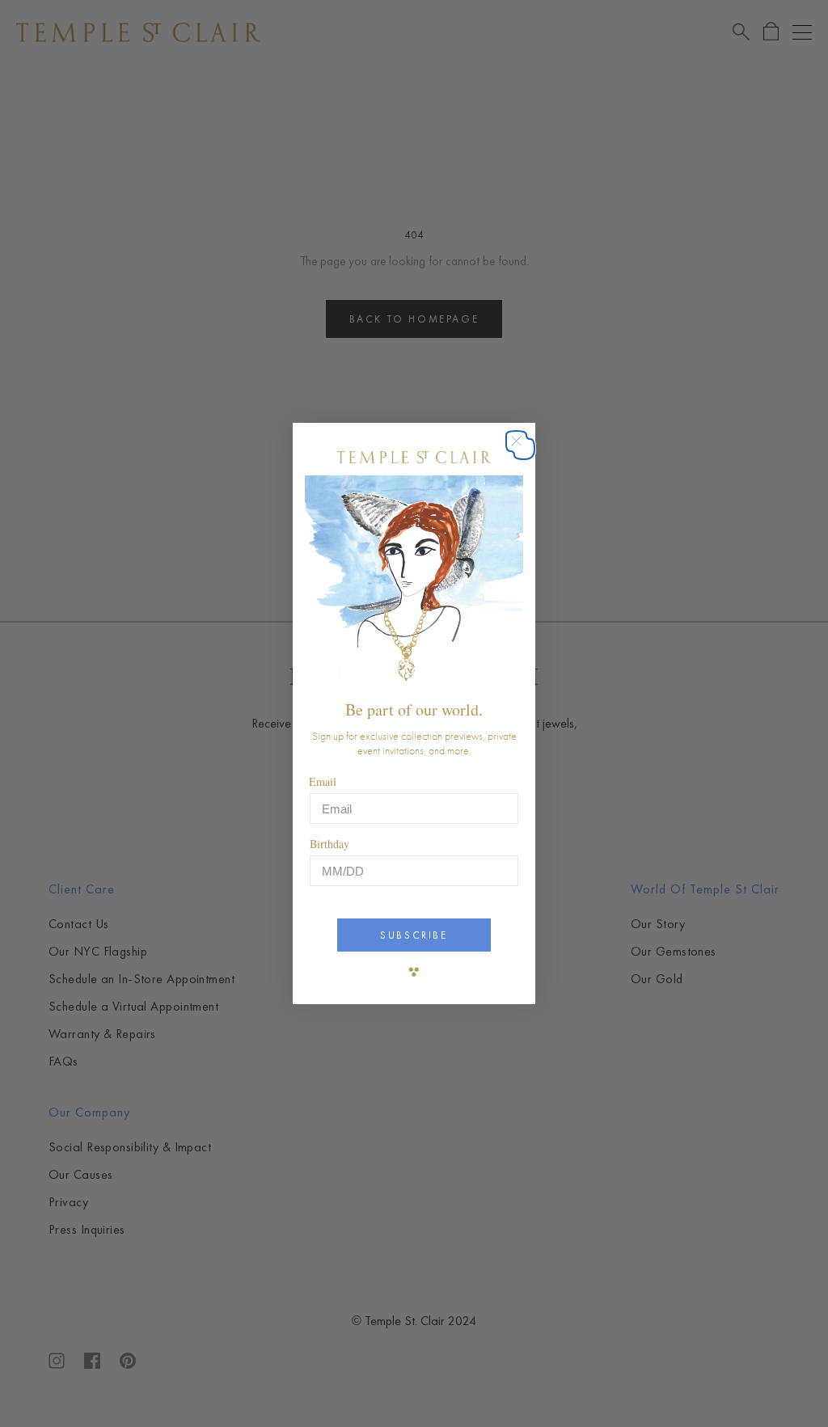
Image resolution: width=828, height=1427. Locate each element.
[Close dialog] (524, 449)
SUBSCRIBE (413, 935)
